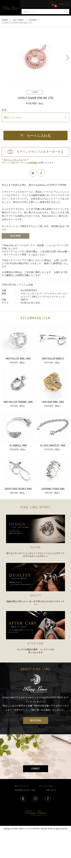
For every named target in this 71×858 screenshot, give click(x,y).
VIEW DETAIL (35, 720)
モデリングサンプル (13, 159)
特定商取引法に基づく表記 (25, 790)
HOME (5, 20)
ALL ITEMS (18, 20)
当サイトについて (22, 786)
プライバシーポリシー (47, 786)
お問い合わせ (51, 790)
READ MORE (15, 236)
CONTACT (35, 769)
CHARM (33, 20)
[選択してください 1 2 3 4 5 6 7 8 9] (35, 117)
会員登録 (33, 162)
